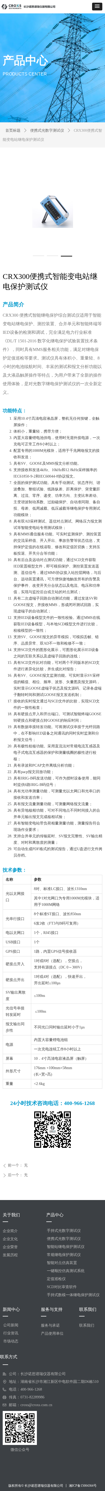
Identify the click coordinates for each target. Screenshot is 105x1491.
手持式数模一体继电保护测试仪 (73, 1295)
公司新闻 (10, 1325)
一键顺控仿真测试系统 (66, 1271)
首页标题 (12, 130)
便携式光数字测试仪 (47, 130)
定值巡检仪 (56, 1279)
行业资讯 (10, 1333)
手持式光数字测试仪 (64, 1231)
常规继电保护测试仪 (64, 1255)
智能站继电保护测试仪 (66, 1247)
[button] (97, 6)
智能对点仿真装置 (62, 1263)
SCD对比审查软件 (62, 1287)
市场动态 (10, 1341)
